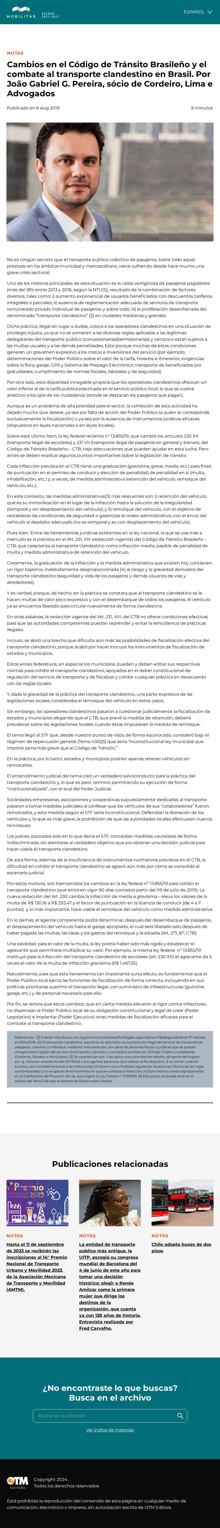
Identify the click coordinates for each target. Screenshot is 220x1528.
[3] (107, 496)
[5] (103, 741)
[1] (104, 289)
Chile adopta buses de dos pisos (181, 1247)
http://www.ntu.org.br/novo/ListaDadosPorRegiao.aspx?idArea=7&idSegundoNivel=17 (123, 1037)
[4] (123, 569)
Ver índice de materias (110, 1430)
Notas (15, 53)
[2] (91, 315)
